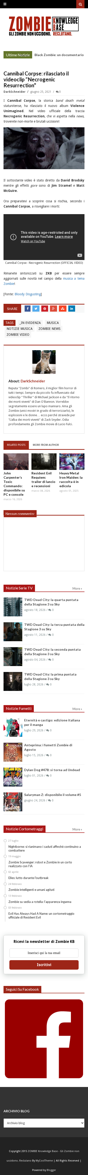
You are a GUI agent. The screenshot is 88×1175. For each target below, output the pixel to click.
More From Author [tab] (46, 444)
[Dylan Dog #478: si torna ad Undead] (13, 777)
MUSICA (53, 323)
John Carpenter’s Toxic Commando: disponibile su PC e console (14, 483)
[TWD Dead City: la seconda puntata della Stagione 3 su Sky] (13, 656)
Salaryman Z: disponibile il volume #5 (52, 795)
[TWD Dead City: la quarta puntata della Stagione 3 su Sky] (13, 606)
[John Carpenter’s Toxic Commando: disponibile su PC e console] (16, 461)
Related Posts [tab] (16, 444)
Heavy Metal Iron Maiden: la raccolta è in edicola (71, 479)
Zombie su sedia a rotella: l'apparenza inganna (39, 902)
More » (25, 55)
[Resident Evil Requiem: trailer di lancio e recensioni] (44, 461)
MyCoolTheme (44, 1160)
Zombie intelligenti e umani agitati (31, 890)
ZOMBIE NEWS (49, 329)
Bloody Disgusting (28, 294)
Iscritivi (44, 965)
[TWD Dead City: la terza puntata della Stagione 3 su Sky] (13, 631)
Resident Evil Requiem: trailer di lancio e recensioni (43, 479)
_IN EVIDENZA (30, 323)
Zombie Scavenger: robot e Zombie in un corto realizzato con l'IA (40, 864)
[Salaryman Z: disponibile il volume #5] (13, 801)
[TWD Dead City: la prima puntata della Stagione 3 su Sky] (13, 681)
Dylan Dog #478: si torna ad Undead (52, 770)
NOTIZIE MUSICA (20, 329)
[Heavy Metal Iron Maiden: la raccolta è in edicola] (71, 461)
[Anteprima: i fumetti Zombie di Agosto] (13, 752)
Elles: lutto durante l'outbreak (28, 878)
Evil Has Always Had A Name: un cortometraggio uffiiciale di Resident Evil (41, 915)
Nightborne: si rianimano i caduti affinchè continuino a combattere (44, 848)
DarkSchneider (15, 91)
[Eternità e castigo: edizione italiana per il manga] (13, 727)
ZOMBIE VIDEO (18, 334)
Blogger (51, 1170)
